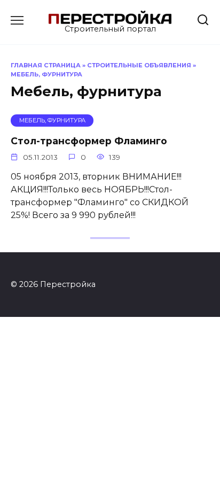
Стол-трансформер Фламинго (89, 140)
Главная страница (46, 65)
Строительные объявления (139, 65)
